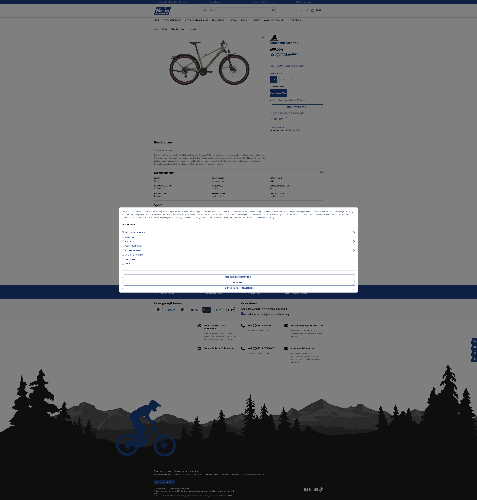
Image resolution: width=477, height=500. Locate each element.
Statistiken (129, 237)
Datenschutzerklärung (264, 217)
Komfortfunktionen (133, 246)
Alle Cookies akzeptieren (238, 277)
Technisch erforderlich (135, 232)
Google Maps (130, 259)
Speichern (238, 282)
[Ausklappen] (354, 232)
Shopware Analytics (133, 250)
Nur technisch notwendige (239, 288)
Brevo (127, 263)
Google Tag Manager (134, 254)
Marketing (129, 241)
